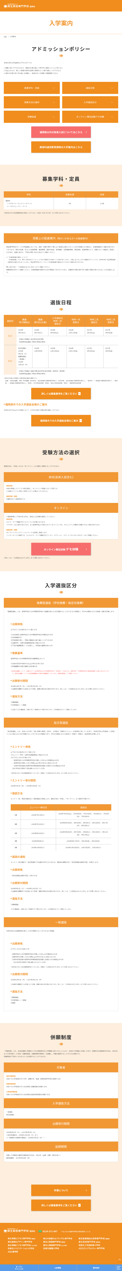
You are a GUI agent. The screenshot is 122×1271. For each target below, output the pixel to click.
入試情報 (57, 1267)
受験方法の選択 (31, 102)
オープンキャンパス (19, 1267)
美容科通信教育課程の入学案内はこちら (61, 147)
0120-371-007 (50, 1231)
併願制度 (32, 116)
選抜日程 (90, 87)
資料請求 (96, 1267)
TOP (5, 36)
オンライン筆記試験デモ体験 (90, 116)
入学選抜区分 (90, 102)
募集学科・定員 (31, 87)
